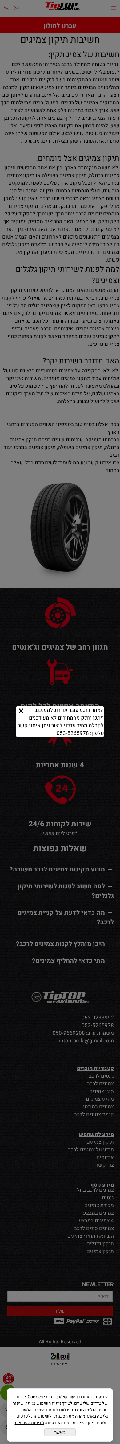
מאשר (60, 1432)
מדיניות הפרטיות (29, 1422)
